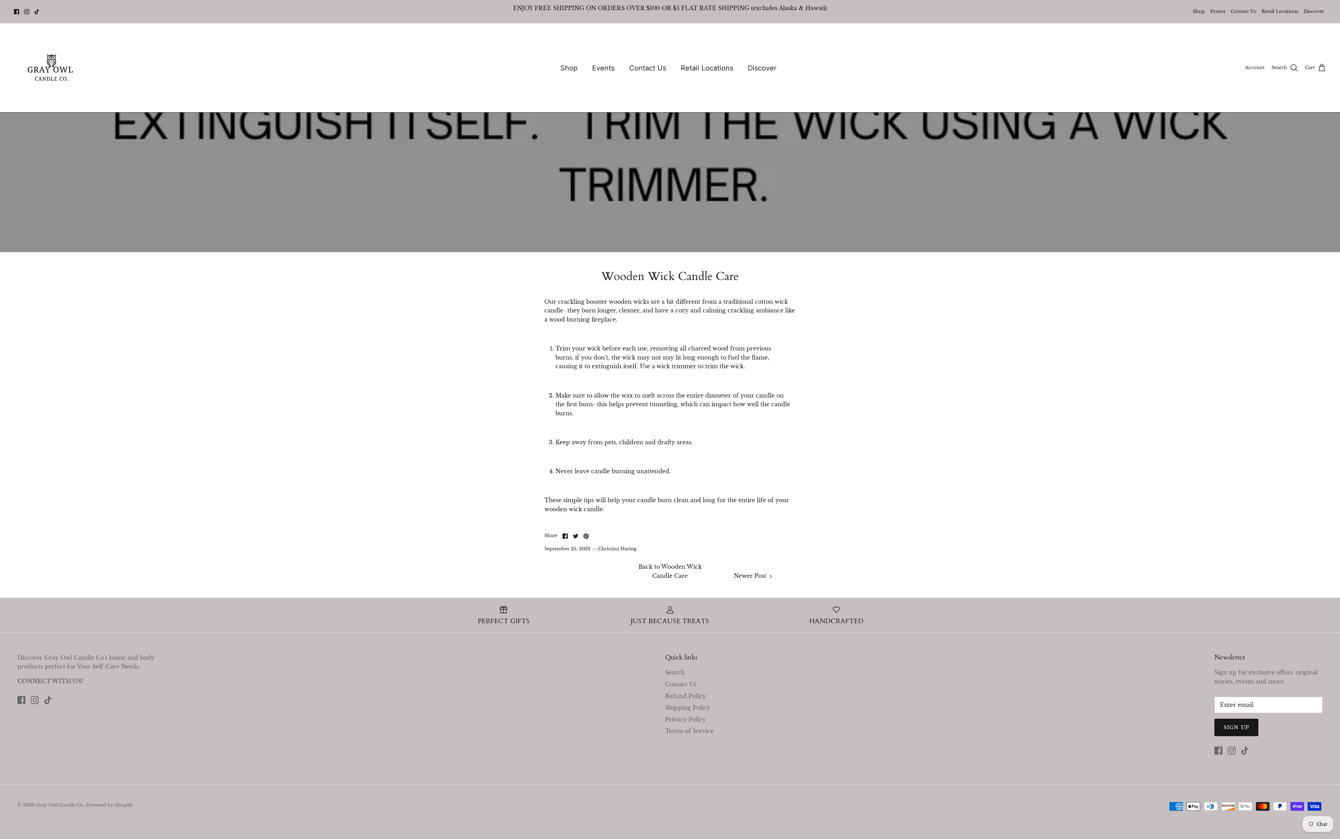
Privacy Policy (685, 719)
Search (675, 672)
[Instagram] (26, 11)
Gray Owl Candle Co (59, 805)
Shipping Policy (687, 707)
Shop (1199, 11)
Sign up (1236, 727)
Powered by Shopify (109, 805)
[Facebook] (16, 11)
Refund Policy (685, 696)
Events (1218, 11)
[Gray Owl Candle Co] (51, 67)
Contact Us (1243, 11)
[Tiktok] (36, 11)
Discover (1314, 11)
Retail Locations (1279, 11)
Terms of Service (689, 730)
